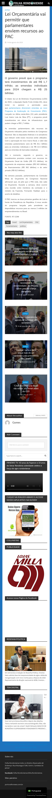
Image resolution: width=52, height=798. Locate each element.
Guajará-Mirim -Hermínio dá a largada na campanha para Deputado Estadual (26, 251)
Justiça (7, 10)
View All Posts (40, 415)
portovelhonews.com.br (14, 784)
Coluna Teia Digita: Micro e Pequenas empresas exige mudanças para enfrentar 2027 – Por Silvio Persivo (45, 696)
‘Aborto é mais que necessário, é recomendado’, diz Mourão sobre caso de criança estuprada (26, 286)
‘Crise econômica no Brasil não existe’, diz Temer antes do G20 (26, 388)
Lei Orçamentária (26, 222)
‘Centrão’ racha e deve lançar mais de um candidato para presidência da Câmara (26, 354)
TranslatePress (40, 795)
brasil (14, 222)
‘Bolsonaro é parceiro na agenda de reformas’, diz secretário (26, 320)
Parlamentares (11, 226)
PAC (36, 222)
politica (23, 226)
